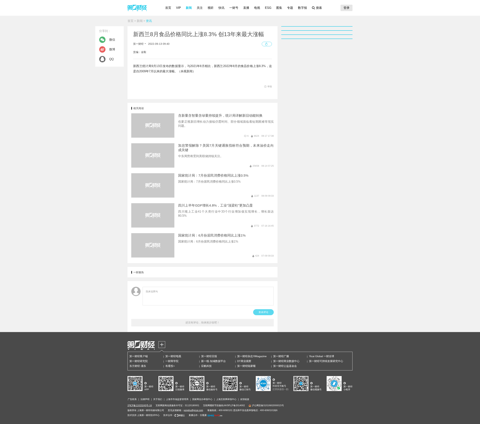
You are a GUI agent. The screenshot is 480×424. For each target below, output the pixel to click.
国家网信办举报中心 (202, 399)
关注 (200, 7)
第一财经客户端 (138, 356)
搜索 (319, 7)
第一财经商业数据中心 (286, 361)
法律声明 (144, 399)
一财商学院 (171, 361)
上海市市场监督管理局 (177, 399)
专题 (290, 7)
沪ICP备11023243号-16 (140, 405)
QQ (111, 59)
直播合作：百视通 (198, 415)
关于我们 (157, 399)
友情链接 (244, 399)
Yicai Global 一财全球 (321, 356)
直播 (246, 7)
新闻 (189, 7)
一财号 (233, 7)
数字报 (302, 7)
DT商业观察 (244, 361)
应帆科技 (206, 365)
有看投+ (170, 365)
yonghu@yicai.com (193, 410)
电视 (257, 7)
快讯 (221, 7)
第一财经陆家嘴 (246, 365)
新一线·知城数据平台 (213, 361)
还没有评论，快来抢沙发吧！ (202, 322)
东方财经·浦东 (137, 365)
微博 (112, 49)
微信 (112, 39)
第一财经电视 (173, 356)
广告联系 (132, 399)
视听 (211, 7)
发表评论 (263, 312)
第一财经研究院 (138, 361)
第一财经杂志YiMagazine (252, 356)
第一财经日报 (209, 356)
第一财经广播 (281, 356)
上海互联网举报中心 (226, 399)
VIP (178, 7)
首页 (168, 7)
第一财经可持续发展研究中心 (326, 361)
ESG (268, 7)
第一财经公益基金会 (285, 365)
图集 (279, 7)
